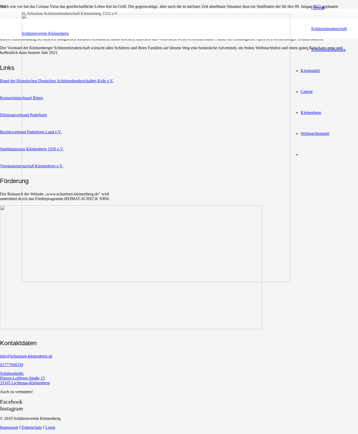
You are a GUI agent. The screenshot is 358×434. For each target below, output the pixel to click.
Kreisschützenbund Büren (21, 98)
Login (50, 427)
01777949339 (11, 364)
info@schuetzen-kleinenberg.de (26, 356)
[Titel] (156, 280)
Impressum (9, 427)
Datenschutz (31, 427)
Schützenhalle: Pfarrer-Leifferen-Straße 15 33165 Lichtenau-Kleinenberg (25, 378)
